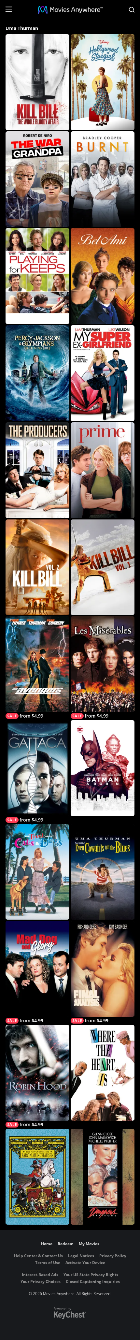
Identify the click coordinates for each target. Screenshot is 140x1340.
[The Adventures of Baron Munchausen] (37, 1177)
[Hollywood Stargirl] (102, 82)
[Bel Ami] (102, 276)
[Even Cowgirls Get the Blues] (102, 872)
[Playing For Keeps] (37, 276)
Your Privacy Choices (41, 1281)
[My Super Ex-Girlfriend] (102, 373)
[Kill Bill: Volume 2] (37, 567)
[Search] (132, 9)
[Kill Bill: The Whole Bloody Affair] (37, 82)
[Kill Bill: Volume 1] (102, 567)
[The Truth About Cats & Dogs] (37, 872)
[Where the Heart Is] (102, 1073)
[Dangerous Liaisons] (102, 1177)
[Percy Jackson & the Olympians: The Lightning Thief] (37, 373)
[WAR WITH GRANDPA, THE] (37, 179)
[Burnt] (102, 179)
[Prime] (102, 470)
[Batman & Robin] (102, 768)
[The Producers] (37, 470)
